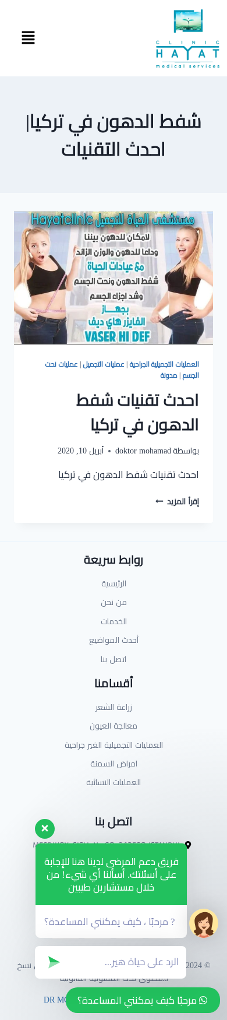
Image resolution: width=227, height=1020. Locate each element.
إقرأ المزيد (177, 501)
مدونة (169, 375)
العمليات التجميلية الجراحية (164, 364)
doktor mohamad (143, 450)
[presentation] (113, 278)
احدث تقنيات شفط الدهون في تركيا (137, 412)
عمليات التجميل (104, 364)
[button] (28, 38)
